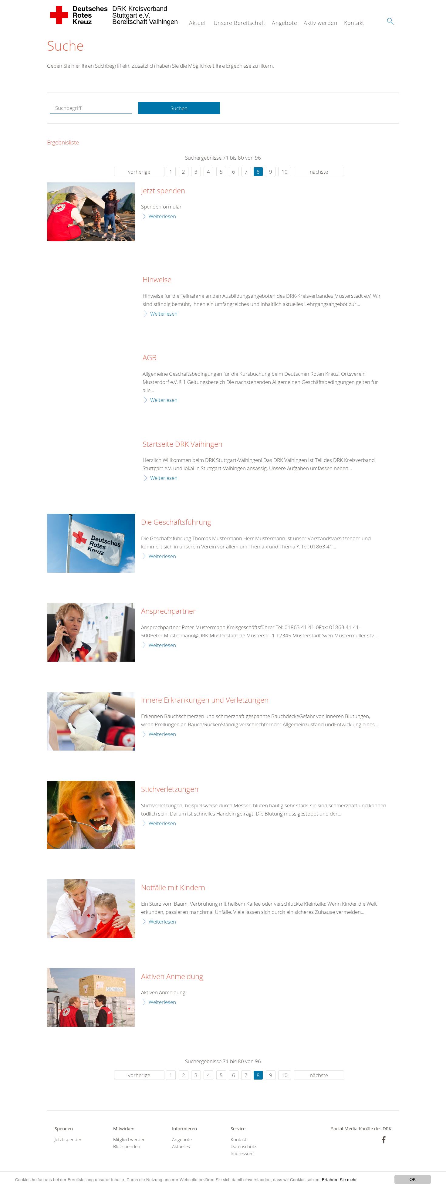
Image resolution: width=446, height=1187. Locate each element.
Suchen (179, 108)
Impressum (242, 1153)
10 (285, 171)
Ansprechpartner (168, 611)
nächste (319, 171)
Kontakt (354, 22)
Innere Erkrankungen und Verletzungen (205, 700)
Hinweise (157, 279)
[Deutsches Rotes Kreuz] (79, 15)
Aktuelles (181, 1146)
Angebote (284, 22)
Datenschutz (243, 1146)
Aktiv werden (320, 22)
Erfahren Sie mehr (339, 1179)
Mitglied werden (129, 1139)
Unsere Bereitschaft (239, 22)
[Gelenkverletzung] (91, 721)
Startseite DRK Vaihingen (182, 444)
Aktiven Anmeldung (172, 976)
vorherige (139, 171)
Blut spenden (126, 1146)
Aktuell (198, 22)
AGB (150, 357)
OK (413, 1179)
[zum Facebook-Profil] (383, 1140)
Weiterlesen (162, 216)
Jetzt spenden (163, 190)
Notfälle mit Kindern (173, 887)
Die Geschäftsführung (176, 522)
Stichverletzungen (169, 789)
